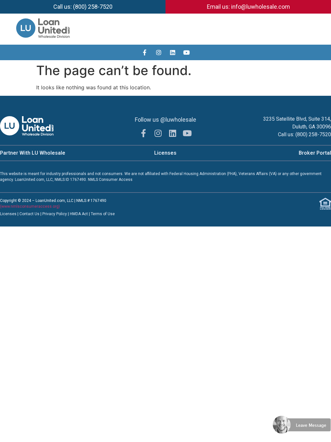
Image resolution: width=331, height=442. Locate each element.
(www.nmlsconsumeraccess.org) (30, 206)
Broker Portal (315, 153)
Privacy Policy (55, 214)
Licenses (165, 153)
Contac (25, 214)
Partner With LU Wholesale (32, 153)
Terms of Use (103, 214)
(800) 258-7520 (313, 134)
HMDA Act (79, 214)
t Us (35, 214)
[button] (325, 29)
